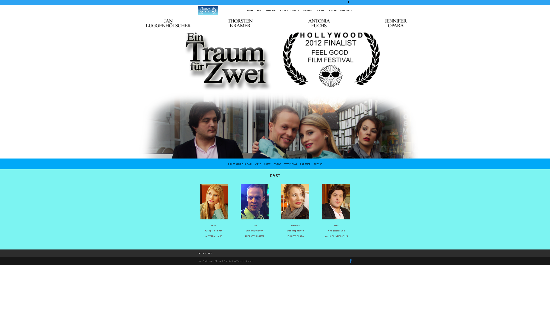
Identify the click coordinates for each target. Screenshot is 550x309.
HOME (250, 10)
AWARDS (307, 10)
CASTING (332, 10)
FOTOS (277, 164)
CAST (258, 164)
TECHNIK (319, 10)
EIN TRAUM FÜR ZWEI (240, 164)
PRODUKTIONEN (288, 10)
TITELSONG (290, 164)
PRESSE (318, 164)
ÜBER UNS (271, 10)
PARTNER (305, 164)
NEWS (260, 10)
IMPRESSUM (346, 10)
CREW (267, 164)
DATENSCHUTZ (205, 253)
